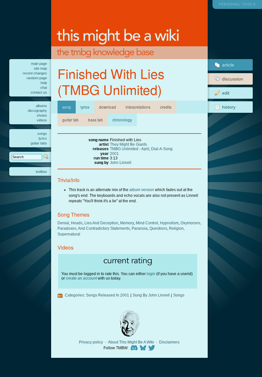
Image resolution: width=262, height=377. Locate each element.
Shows (42, 115)
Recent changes (35, 73)
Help (44, 83)
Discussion (232, 78)
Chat (43, 87)
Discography (37, 110)
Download (107, 107)
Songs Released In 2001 (107, 295)
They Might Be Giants (128, 144)
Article (228, 64)
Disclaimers (169, 342)
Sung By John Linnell (151, 295)
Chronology (122, 119)
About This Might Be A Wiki (131, 342)
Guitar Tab (70, 119)
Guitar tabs (39, 143)
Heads (76, 223)
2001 (114, 153)
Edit (225, 93)
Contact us (39, 92)
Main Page (39, 63)
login (151, 274)
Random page (37, 78)
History (228, 107)
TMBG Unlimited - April (129, 149)
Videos (42, 120)
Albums (41, 106)
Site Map (40, 68)
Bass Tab (95, 119)
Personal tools (237, 4)
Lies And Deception (101, 223)
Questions (158, 228)
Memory (127, 223)
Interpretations (138, 107)
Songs (178, 295)
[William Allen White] (129, 323)
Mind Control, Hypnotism (157, 223)
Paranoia (140, 228)
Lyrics (85, 107)
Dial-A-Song (162, 149)
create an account (81, 278)
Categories (74, 295)
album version (141, 190)
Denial (63, 223)
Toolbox (41, 171)
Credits (166, 107)
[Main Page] (129, 29)
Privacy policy (91, 342)
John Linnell (120, 162)
